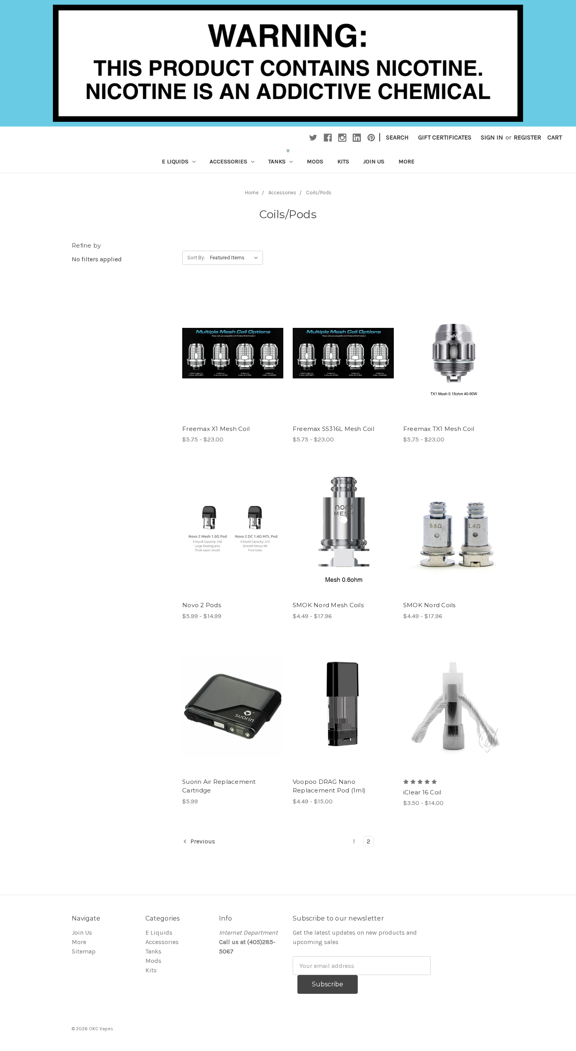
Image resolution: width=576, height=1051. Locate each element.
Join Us (373, 161)
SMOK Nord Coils (429, 605)
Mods (315, 161)
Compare (230, 361)
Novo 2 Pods (201, 605)
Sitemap (84, 951)
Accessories (229, 161)
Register (527, 137)
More (406, 161)
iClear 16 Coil (422, 792)
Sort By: (196, 257)
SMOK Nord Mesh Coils (328, 605)
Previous (202, 841)
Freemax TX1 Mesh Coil (438, 428)
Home (252, 192)
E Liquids (176, 161)
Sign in (492, 137)
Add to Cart (232, 722)
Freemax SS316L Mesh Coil (333, 428)
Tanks (277, 161)
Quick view (233, 345)
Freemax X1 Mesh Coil (216, 428)
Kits (343, 161)
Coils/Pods (318, 192)
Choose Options (343, 545)
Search (397, 137)
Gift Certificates (444, 137)
